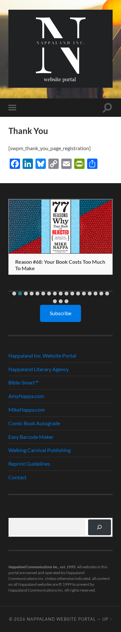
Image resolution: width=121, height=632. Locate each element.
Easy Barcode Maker (31, 437)
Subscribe (60, 313)
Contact (17, 477)
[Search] (99, 527)
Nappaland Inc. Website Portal (42, 355)
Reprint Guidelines (29, 463)
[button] (14, 293)
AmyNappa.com (26, 396)
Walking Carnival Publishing (39, 450)
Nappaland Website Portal (61, 619)
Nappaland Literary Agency (38, 369)
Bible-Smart (23, 382)
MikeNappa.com (26, 409)
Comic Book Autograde (34, 423)
